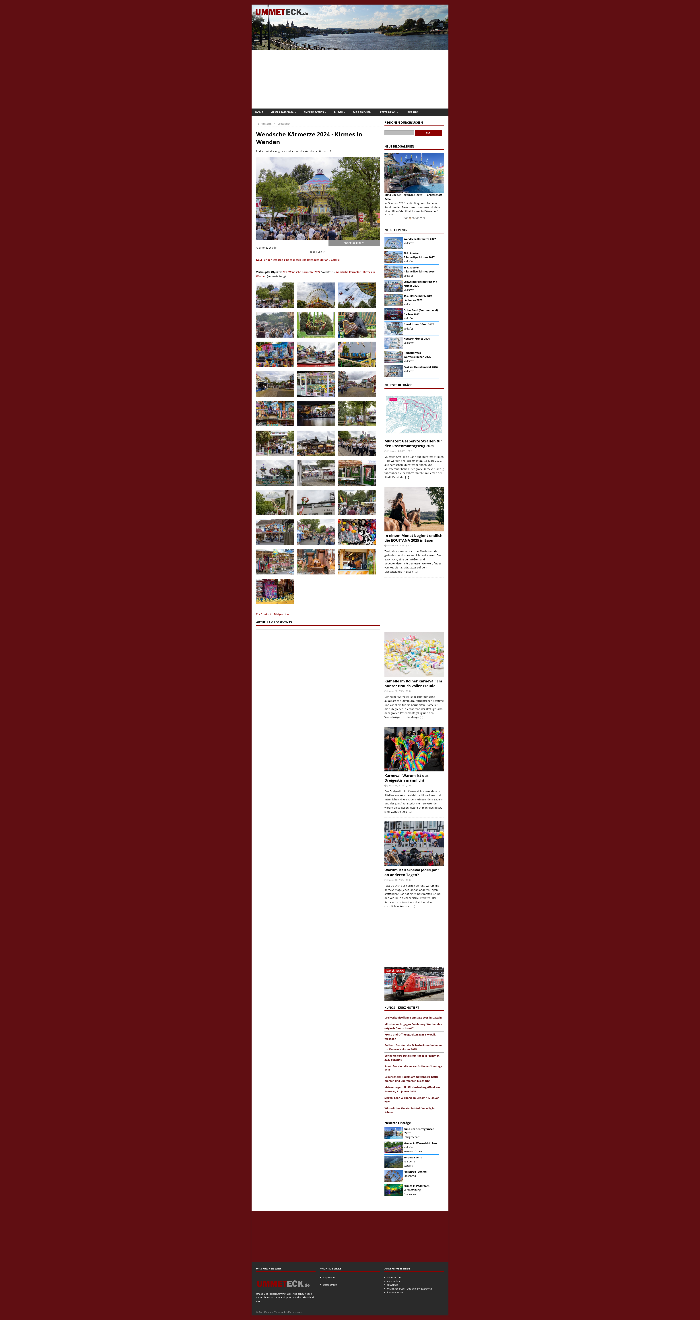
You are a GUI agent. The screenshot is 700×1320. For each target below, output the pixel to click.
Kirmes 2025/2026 (282, 112)
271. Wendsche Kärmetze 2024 (301, 272)
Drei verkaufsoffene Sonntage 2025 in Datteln (413, 1017)
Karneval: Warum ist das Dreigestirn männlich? (406, 778)
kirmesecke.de (395, 1292)
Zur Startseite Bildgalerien (272, 614)
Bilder (338, 112)
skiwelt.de (392, 1284)
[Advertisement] (350, 79)
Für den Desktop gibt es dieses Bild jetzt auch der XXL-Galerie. (298, 260)
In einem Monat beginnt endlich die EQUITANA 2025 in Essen (413, 538)
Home (259, 112)
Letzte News (387, 112)
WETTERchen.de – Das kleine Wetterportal (409, 1288)
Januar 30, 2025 (395, 691)
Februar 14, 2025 (396, 451)
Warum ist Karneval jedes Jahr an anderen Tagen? (411, 872)
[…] (407, 477)
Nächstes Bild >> (354, 242)
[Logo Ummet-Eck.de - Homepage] (283, 1290)
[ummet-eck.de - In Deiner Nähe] (350, 48)
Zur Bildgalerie (435, 215)
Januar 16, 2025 (395, 880)
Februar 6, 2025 (395, 545)
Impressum (329, 1277)
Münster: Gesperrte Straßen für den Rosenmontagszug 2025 (413, 443)
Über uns (412, 112)
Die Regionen (362, 112)
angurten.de (393, 1277)
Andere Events (314, 112)
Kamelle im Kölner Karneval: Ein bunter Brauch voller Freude (413, 683)
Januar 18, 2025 (395, 785)
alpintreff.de (393, 1281)
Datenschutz (330, 1284)
